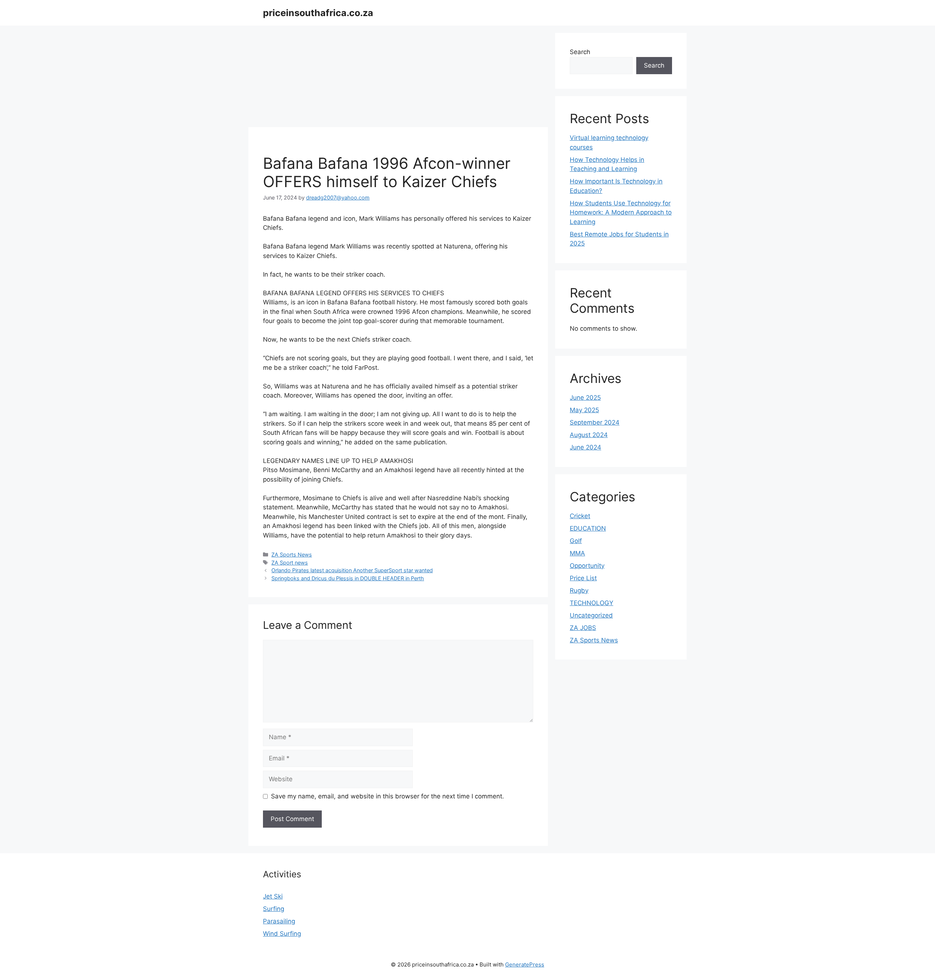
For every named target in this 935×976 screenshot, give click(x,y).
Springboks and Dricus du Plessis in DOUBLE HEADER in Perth (347, 578)
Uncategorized (591, 615)
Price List (583, 578)
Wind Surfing (282, 933)
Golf (576, 540)
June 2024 (585, 447)
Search (580, 52)
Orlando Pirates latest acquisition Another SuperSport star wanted (352, 570)
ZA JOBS (583, 627)
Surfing (273, 908)
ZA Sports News (291, 554)
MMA (577, 553)
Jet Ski (273, 896)
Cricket (580, 516)
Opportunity (587, 565)
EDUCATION (588, 528)
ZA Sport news (289, 562)
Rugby (579, 590)
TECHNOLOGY (591, 603)
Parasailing (279, 921)
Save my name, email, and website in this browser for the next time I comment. (387, 796)
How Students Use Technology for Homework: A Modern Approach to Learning (621, 212)
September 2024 (594, 422)
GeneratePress (524, 964)
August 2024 (589, 434)
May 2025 (584, 410)
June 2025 (585, 397)
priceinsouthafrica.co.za (318, 12)
